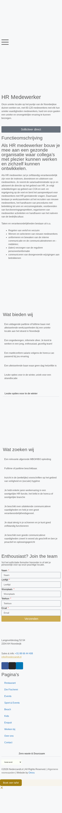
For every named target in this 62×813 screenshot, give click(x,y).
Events (7, 696)
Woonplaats (7, 589)
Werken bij (9, 729)
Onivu (32, 772)
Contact (8, 742)
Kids (6, 716)
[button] (31, 391)
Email (4, 608)
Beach (7, 709)
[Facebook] (5, 665)
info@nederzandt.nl (11, 657)
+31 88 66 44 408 (24, 653)
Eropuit (8, 722)
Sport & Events (12, 703)
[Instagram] (12, 665)
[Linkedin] (19, 665)
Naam (4, 570)
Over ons (9, 736)
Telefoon (5, 598)
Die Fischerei (11, 689)
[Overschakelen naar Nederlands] (5, 4)
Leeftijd (5, 579)
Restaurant (10, 683)
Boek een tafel (11, 782)
